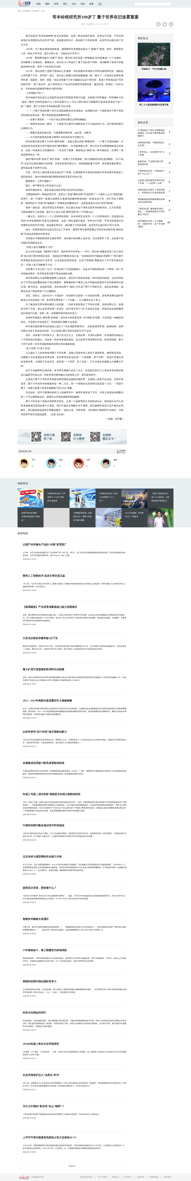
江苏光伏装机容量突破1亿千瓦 (40, 638)
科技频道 (26, 11)
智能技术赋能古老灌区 (36, 919)
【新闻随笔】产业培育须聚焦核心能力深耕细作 (50, 606)
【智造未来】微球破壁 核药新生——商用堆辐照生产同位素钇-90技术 (151, 211)
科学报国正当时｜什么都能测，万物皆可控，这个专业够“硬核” (151, 224)
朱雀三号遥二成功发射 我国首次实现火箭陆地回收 (52, 794)
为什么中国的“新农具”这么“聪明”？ (43, 1106)
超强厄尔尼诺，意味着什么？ (40, 887)
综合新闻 (35, 11)
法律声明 (140, 1177)
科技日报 (90, 24)
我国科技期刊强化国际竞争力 (40, 981)
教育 (92, 4)
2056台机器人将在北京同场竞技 (41, 1043)
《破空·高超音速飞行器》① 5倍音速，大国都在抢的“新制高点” (160, 497)
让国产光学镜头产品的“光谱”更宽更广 (45, 544)
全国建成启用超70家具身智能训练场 (43, 762)
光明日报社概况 (86, 1177)
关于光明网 (102, 1177)
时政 (39, 4)
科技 (83, 4)
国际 (47, 4)
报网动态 (115, 1177)
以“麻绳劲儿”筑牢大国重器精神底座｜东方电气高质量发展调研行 (151, 133)
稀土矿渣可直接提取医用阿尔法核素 (43, 669)
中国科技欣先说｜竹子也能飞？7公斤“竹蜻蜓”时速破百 (56, 497)
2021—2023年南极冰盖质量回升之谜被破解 (47, 700)
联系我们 (128, 1177)
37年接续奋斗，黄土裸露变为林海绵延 (45, 950)
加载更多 (72, 1166)
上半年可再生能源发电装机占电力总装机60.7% (50, 1137)
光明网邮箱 (153, 1177)
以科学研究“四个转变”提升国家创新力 (45, 731)
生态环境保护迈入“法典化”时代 (41, 1075)
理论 (65, 4)
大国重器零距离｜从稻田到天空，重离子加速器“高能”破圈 (82, 516)
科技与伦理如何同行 (34, 1012)
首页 (19, 11)
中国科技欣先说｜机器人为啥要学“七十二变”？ (108, 497)
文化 (74, 4)
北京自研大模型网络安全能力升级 (42, 856)
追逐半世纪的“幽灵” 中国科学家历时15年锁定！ (30, 516)
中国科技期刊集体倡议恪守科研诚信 (43, 825)
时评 (56, 4)
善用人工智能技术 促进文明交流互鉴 (44, 575)
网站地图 (167, 1177)
